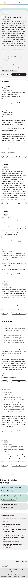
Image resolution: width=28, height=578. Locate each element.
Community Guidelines (14, 574)
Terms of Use (18, 573)
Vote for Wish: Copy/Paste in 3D (9, 152)
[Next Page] (18, 474)
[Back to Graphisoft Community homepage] (9, 2)
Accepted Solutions (9, 499)
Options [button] (26, 8)
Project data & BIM (7, 547)
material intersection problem (11, 524)
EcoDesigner (13, 70)
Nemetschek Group (21, 576)
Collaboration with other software (11, 541)
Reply (19, 74)
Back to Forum (7, 490)
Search (16, 2)
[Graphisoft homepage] (21, 562)
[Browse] (2, 3)
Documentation (6, 526)
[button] (3, 74)
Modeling (5, 521)
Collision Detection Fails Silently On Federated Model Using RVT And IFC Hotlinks (13, 537)
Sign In (25, 2)
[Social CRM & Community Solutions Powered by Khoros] (4, 565)
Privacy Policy (9, 573)
